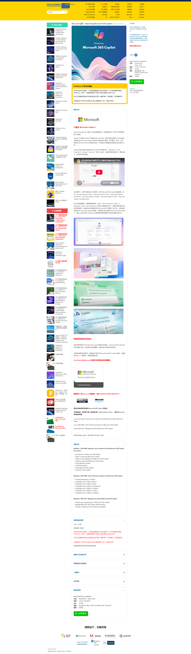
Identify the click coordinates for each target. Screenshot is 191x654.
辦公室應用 (104, 9)
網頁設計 (117, 12)
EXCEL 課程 (92, 6)
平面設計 (117, 4)
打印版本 (132, 23)
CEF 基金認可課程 (90, 4)
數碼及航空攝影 (115, 6)
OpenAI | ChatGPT (115, 17)
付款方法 (132, 88)
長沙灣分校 (82, 605)
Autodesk (104, 14)
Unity (130, 17)
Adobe (118, 14)
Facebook (141, 14)
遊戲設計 (104, 6)
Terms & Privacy (52, 649)
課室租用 (129, 6)
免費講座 (129, 9)
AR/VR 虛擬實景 (102, 12)
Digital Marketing (90, 12)
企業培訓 (129, 4)
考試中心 (141, 6)
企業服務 (141, 4)
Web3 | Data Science (89, 14)
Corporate (141, 17)
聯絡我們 (141, 9)
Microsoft (129, 14)
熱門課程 (141, 12)
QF (106, 17)
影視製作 (129, 12)
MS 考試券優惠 (91, 17)
